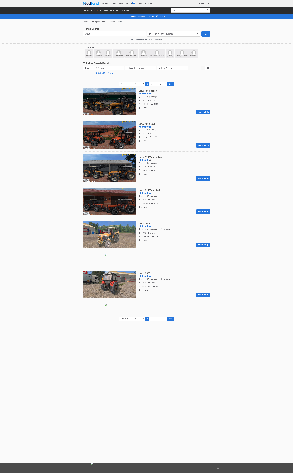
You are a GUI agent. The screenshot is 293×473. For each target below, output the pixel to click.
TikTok (140, 3)
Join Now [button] (161, 16)
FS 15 (144, 100)
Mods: (92, 10)
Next (170, 84)
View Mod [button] (202, 112)
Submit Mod (124, 10)
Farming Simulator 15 (99, 22)
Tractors (151, 100)
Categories (107, 10)
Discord (130, 3)
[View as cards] (207, 68)
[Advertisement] (146, 340)
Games (105, 3)
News (121, 3)
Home (85, 22)
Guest (167, 229)
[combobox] (173, 34)
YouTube (148, 3)
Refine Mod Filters (105, 73)
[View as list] (203, 68)
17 (165, 84)
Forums (113, 3)
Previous (124, 84)
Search (112, 22)
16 (160, 84)
